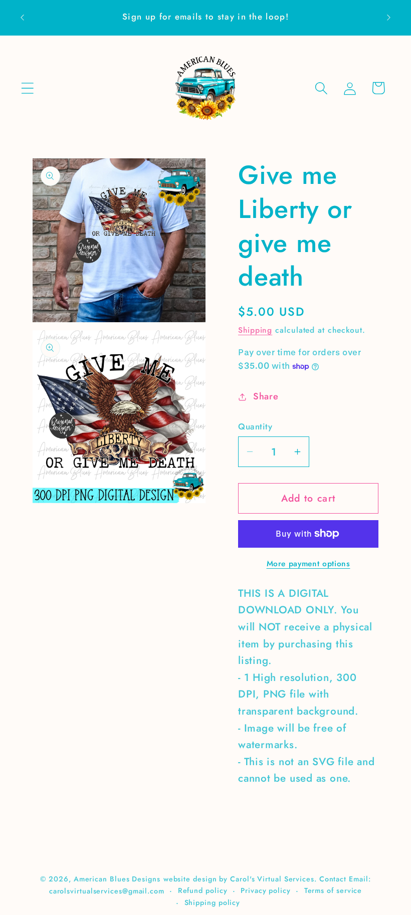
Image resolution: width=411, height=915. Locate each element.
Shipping (255, 330)
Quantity (255, 426)
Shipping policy (212, 902)
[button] (27, 88)
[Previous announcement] (22, 18)
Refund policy (203, 890)
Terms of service (333, 890)
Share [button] (266, 396)
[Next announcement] (389, 18)
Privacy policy (266, 890)
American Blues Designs (117, 879)
